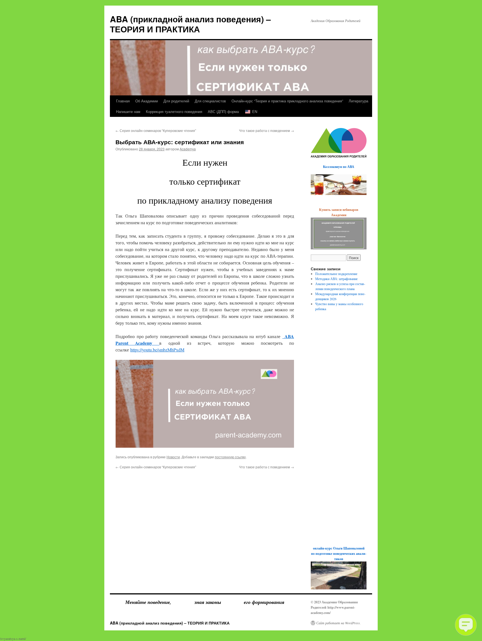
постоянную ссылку (230, 456)
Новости (173, 456)
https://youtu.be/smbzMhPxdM (157, 350)
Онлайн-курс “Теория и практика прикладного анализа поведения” (287, 100)
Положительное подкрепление (336, 273)
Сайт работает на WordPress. (338, 623)
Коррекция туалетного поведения (174, 111)
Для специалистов (210, 100)
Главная (123, 100)
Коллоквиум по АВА (338, 166)
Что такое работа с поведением (266, 130)
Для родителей (176, 100)
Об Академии (146, 100)
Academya (188, 148)
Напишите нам (128, 111)
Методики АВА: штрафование (336, 278)
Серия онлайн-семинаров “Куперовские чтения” (155, 130)
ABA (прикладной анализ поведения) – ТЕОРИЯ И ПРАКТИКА (190, 24)
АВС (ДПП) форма (223, 111)
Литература (358, 100)
